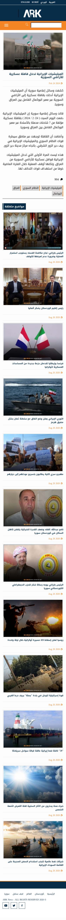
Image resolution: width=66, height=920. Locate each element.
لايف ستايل (18, 894)
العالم (29, 894)
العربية (52, 2)
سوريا (7, 894)
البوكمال (57, 193)
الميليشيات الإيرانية (52, 188)
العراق (16, 188)
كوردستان (39, 894)
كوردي (43, 2)
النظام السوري (31, 188)
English (25, 2)
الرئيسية (51, 894)
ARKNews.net (33, 13)
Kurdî (35, 2)
